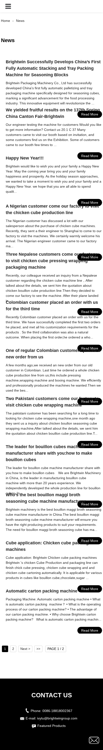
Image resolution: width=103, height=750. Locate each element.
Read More (89, 630)
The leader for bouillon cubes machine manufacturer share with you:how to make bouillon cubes (49, 453)
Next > (25, 649)
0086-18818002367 (57, 711)
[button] (8, 6)
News (20, 21)
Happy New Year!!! (25, 158)
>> (38, 649)
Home (5, 21)
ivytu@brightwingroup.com (57, 718)
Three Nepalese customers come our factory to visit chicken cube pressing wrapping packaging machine (51, 261)
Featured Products (51, 726)
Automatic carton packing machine (41, 591)
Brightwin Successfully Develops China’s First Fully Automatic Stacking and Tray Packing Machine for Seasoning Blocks (53, 68)
